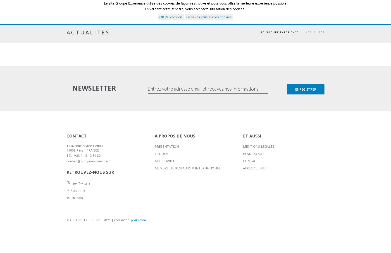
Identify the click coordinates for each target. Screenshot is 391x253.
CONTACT (250, 161)
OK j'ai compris (171, 17)
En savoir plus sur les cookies (209, 17)
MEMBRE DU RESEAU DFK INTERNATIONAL (188, 168)
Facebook (77, 190)
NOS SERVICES (165, 161)
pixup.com (138, 220)
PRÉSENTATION (167, 146)
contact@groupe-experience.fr (89, 161)
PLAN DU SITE (254, 154)
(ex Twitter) (81, 183)
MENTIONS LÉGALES (258, 146)
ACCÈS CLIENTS (255, 168)
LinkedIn (76, 198)
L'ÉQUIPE (162, 154)
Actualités (314, 32)
